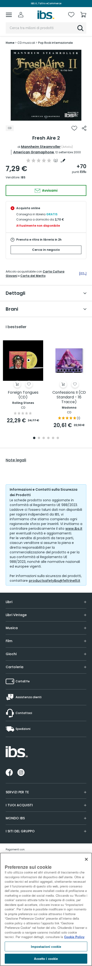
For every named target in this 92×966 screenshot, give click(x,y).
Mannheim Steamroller (41, 146)
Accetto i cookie (46, 958)
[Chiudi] (86, 859)
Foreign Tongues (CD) (23, 395)
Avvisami (49, 190)
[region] (46, 909)
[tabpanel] (46, 85)
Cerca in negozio (46, 249)
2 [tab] (39, 438)
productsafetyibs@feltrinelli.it (54, 580)
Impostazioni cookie (46, 946)
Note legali (16, 460)
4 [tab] (48, 438)
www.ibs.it (73, 528)
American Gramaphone (33, 152)
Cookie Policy (74, 937)
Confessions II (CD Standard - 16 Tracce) (69, 397)
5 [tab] (53, 438)
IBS (23, 177)
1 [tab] (46, 117)
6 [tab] (58, 438)
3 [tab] (44, 438)
